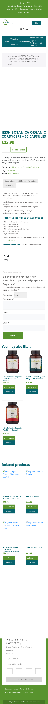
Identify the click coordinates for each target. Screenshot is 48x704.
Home (6, 42)
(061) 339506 (25, 3)
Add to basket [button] (9, 387)
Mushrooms (24, 42)
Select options (30, 557)
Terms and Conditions (13, 692)
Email (6, 323)
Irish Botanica (13, 173)
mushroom (10, 170)
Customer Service (11, 689)
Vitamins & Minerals (14, 42)
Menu (25, 29)
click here (11, 240)
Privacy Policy (28, 692)
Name (6, 312)
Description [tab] (10, 181)
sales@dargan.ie (15, 664)
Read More (9, 391)
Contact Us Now (24, 679)
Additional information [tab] (27, 181)
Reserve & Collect (26, 689)
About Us (15, 9)
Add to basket (18, 150)
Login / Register (24, 12)
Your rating (8, 295)
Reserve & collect (35, 9)
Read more (9, 558)
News (8, 9)
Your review (8, 299)
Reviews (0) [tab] (9, 185)
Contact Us (24, 9)
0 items (37, 23)
